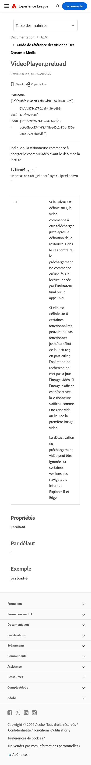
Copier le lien (38, 84)
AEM (44, 37)
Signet (19, 84)
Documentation (23, 37)
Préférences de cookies (25, 738)
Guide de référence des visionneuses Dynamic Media (42, 48)
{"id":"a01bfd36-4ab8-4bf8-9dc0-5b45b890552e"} (42, 101)
